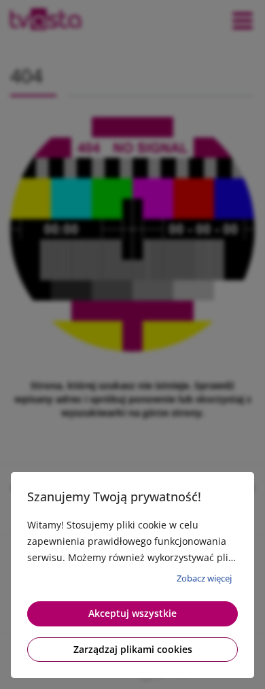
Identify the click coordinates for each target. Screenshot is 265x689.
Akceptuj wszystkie (132, 613)
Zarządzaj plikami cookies (132, 649)
